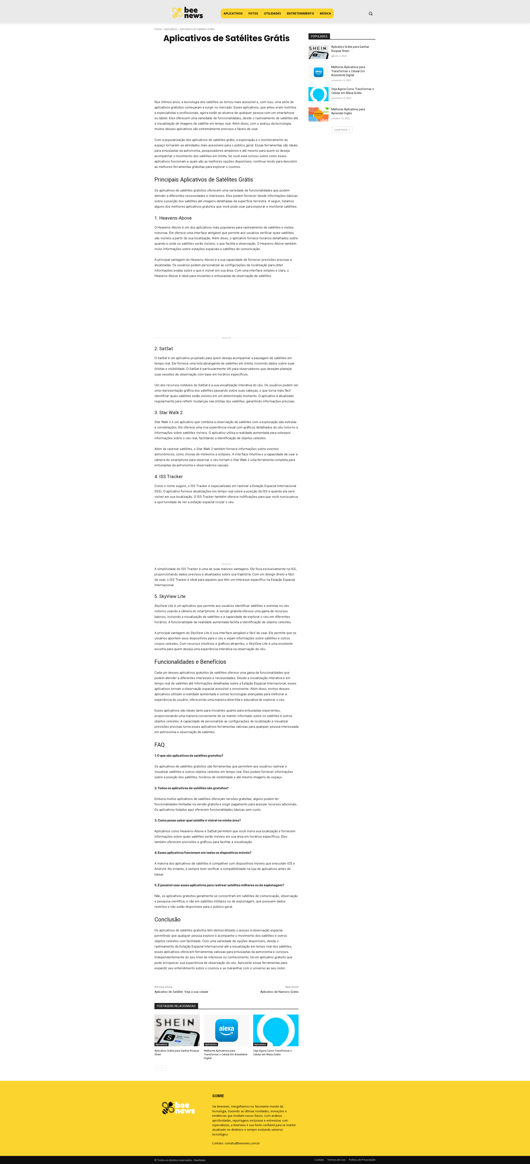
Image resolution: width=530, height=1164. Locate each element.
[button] (371, 13)
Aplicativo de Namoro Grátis (279, 992)
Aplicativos (170, 29)
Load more (340, 129)
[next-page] (163, 1068)
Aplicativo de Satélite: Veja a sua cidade (181, 992)
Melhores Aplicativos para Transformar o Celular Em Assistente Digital (225, 1054)
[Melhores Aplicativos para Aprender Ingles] (318, 114)
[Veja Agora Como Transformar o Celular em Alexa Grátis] (276, 1030)
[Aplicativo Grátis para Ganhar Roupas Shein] (177, 1030)
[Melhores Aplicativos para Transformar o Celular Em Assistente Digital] (226, 1030)
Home (158, 29)
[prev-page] (157, 1068)
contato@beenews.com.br (242, 1143)
